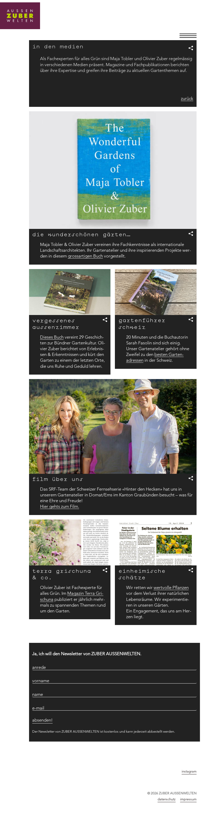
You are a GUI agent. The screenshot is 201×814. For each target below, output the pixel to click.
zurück (187, 98)
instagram (189, 771)
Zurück (190, 753)
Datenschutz (167, 799)
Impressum (188, 799)
